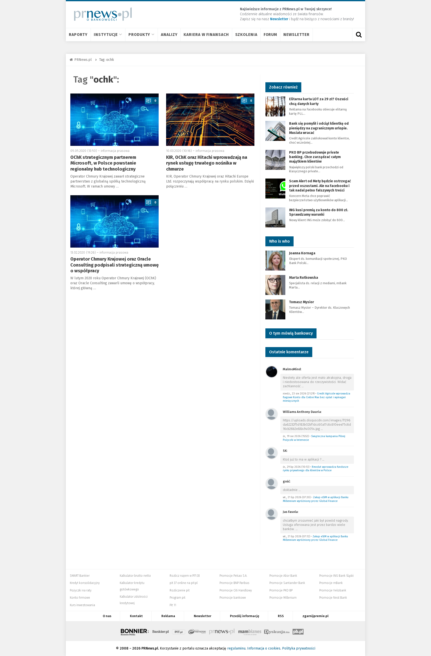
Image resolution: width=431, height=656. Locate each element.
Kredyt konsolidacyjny (85, 583)
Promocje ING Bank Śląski (336, 575)
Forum (270, 34)
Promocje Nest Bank (333, 597)
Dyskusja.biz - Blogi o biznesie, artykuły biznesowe (277, 631)
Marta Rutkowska (303, 278)
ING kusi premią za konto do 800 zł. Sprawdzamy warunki (318, 212)
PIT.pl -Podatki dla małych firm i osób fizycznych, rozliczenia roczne (178, 631)
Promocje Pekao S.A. (233, 575)
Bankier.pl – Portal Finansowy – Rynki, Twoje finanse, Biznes (160, 631)
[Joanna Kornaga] (275, 260)
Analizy (169, 34)
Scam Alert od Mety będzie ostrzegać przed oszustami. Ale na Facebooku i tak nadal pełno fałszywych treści (320, 185)
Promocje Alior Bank (283, 575)
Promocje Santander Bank (287, 583)
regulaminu (236, 648)
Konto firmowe (80, 597)
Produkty (139, 34)
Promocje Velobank (332, 590)
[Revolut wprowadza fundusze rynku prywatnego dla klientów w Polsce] (271, 452)
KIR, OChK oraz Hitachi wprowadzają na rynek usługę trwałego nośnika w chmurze (206, 163)
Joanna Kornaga (302, 253)
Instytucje (106, 34)
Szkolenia (246, 34)
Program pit (177, 597)
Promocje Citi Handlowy (235, 590)
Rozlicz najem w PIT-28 (185, 575)
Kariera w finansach (206, 34)
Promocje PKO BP (281, 590)
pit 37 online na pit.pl (184, 583)
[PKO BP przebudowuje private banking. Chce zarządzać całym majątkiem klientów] (275, 159)
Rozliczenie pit (180, 590)
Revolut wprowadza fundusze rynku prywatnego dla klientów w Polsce (315, 468)
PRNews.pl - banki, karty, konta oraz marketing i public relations (222, 631)
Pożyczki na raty (81, 590)
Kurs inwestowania (82, 605)
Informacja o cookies (263, 648)
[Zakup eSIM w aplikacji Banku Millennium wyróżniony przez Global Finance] (271, 483)
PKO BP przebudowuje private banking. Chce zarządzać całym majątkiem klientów (315, 157)
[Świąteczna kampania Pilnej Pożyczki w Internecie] (271, 413)
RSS (281, 616)
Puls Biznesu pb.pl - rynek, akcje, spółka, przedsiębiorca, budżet (298, 631)
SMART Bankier (80, 575)
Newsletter (296, 34)
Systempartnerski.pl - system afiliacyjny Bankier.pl (197, 631)
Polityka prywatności (298, 648)
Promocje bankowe (232, 597)
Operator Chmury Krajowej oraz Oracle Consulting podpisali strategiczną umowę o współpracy (114, 265)
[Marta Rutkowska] (275, 284)
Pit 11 (173, 605)
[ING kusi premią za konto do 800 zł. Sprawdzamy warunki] (275, 217)
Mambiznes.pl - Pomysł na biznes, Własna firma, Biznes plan (249, 631)
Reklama (168, 616)
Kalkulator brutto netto (135, 575)
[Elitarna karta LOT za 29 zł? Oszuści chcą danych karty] (275, 106)
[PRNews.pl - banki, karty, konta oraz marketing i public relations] (101, 14)
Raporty (78, 34)
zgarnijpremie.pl (315, 616)
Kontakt (136, 616)
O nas (107, 616)
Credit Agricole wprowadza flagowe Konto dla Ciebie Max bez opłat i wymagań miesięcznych (316, 397)
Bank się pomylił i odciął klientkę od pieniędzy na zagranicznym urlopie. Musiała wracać (319, 128)
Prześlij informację (244, 616)
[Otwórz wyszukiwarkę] (358, 34)
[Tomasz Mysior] (275, 309)
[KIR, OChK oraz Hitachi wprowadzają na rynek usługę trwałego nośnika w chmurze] (210, 120)
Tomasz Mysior (301, 302)
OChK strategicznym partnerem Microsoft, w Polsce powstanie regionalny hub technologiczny (103, 163)
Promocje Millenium (283, 597)
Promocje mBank (331, 583)
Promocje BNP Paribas (234, 583)
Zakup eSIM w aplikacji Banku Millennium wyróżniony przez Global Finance (315, 499)
